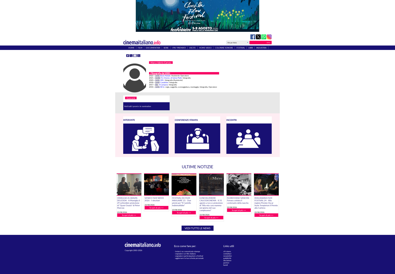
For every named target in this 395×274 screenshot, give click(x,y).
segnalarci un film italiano (185, 253)
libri (250, 48)
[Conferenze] (197, 153)
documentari (153, 48)
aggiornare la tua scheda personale (189, 258)
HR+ (162, 80)
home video (205, 48)
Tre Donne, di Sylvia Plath (171, 78)
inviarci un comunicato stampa (187, 251)
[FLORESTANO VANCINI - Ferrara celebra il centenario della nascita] (239, 184)
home (131, 48)
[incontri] (249, 153)
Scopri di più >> (129, 215)
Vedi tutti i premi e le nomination (137, 106)
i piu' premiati (179, 48)
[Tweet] (258, 38)
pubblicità (227, 258)
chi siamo (227, 251)
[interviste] (146, 153)
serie (166, 48)
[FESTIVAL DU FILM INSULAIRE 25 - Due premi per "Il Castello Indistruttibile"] (184, 184)
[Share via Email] (135, 56)
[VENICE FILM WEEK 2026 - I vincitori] (156, 184)
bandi (225, 265)
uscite (192, 48)
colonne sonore (224, 48)
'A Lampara (163, 85)
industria (261, 48)
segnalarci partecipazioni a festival (189, 256)
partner (226, 263)
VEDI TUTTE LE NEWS (197, 228)
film (140, 48)
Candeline (164, 82)
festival (240, 48)
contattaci (227, 253)
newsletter (227, 256)
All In (162, 87)
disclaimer (227, 260)
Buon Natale (165, 75)
